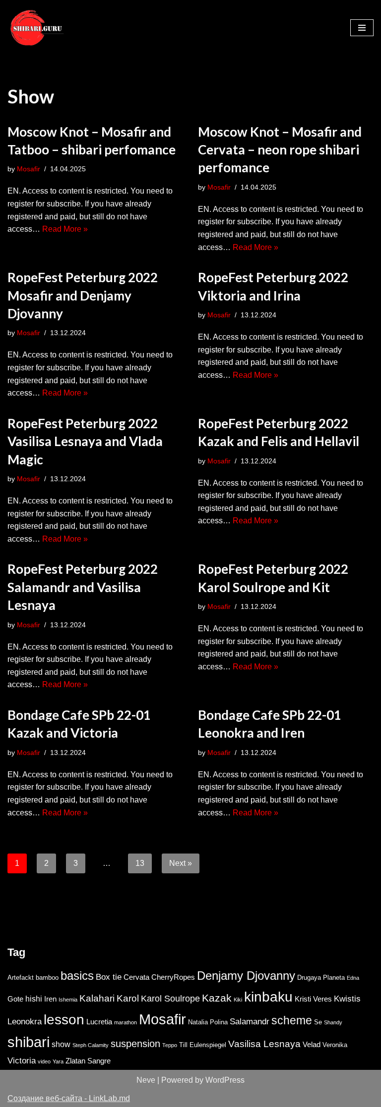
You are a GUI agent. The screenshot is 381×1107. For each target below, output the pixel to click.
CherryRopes (173, 977)
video (44, 1061)
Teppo (169, 1045)
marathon (125, 1022)
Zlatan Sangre (88, 1061)
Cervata (136, 977)
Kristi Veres (313, 999)
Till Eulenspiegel (202, 1045)
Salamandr (249, 1021)
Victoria (21, 1060)
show (61, 1044)
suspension (135, 1043)
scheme (291, 1020)
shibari (28, 1042)
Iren (50, 999)
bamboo (47, 977)
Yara (58, 1061)
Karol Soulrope (170, 999)
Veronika (334, 1045)
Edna (353, 978)
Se (318, 1022)
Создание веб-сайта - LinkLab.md (68, 1098)
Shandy (333, 1022)
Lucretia (99, 1022)
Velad (311, 1045)
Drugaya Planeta (321, 977)
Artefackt (20, 977)
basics (77, 975)
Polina (219, 1022)
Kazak (217, 998)
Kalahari (97, 998)
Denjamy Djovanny (246, 975)
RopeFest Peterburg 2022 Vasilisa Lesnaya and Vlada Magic (85, 441)
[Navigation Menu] (362, 27)
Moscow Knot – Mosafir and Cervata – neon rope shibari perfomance (280, 150)
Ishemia (68, 1000)
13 (139, 863)
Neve (145, 1080)
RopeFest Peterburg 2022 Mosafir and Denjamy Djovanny (82, 295)
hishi (33, 999)
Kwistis (347, 999)
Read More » (65, 229)
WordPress (225, 1080)
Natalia (198, 1022)
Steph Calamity (90, 1045)
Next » (180, 863)
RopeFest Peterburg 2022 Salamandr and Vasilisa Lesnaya (82, 587)
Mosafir (28, 169)
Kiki (238, 1000)
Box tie (109, 977)
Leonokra (24, 1021)
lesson (64, 1019)
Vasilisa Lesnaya (264, 1044)
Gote (15, 999)
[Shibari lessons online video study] (37, 28)
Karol (128, 998)
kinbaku (268, 997)
